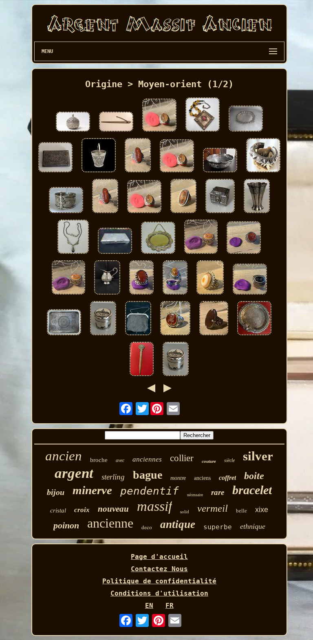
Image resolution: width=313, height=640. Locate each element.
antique (177, 524)
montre (178, 478)
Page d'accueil (159, 557)
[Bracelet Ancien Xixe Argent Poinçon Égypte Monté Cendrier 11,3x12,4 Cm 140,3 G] (254, 319)
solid (184, 511)
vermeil (212, 508)
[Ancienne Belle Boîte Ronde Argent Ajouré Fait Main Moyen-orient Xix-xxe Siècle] (73, 122)
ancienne (110, 523)
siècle (229, 460)
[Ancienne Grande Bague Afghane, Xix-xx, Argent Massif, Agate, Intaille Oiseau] (183, 196)
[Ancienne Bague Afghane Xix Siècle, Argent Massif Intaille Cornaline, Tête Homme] (243, 238)
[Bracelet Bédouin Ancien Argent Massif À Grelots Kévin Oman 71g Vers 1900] (263, 156)
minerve (92, 490)
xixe (261, 510)
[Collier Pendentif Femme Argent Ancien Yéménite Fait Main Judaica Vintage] (202, 115)
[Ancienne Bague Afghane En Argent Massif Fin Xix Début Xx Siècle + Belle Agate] (175, 278)
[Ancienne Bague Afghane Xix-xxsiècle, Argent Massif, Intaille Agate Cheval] (249, 280)
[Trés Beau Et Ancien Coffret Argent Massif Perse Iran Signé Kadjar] (114, 241)
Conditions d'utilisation (159, 593)
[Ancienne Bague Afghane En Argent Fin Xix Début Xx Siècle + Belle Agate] (214, 319)
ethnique (252, 526)
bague (147, 474)
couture (209, 461)
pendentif (149, 491)
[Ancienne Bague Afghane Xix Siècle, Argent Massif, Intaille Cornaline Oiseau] (175, 319)
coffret (227, 477)
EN (149, 605)
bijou (55, 492)
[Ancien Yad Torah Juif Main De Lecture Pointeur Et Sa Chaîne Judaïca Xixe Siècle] (116, 122)
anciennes (147, 459)
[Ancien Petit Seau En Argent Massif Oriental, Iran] (98, 156)
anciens (202, 478)
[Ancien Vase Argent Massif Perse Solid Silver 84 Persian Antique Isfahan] (256, 196)
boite (254, 476)
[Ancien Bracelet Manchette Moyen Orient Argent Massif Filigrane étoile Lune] (66, 201)
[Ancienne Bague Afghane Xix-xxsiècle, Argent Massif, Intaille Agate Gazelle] (201, 237)
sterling (113, 477)
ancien (63, 456)
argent (74, 473)
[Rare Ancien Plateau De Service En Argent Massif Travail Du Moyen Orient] (245, 119)
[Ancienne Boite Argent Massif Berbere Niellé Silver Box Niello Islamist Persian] (220, 196)
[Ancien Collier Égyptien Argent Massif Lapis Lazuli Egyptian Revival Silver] (73, 237)
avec (120, 460)
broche (99, 460)
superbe (217, 527)
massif (154, 506)
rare (217, 492)
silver (258, 456)
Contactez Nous (159, 569)
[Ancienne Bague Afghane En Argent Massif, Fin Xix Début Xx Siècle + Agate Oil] (210, 278)
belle (241, 511)
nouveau (113, 509)
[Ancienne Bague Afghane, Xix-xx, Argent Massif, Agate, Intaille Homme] (137, 156)
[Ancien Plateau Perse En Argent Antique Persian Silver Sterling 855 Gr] (64, 323)
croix (82, 510)
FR (169, 605)
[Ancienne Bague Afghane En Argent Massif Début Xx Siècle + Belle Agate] (141, 278)
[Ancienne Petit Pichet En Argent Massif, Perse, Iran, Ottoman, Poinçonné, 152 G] (107, 278)
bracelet (252, 490)
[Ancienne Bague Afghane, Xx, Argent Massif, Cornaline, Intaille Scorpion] (159, 116)
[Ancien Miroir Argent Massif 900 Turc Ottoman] (158, 238)
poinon (66, 525)
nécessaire (195, 495)
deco (146, 527)
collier (182, 458)
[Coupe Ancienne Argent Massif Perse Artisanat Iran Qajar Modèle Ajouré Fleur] (220, 160)
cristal (58, 510)
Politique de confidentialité (159, 581)
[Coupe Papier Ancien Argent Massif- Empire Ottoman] (141, 359)
